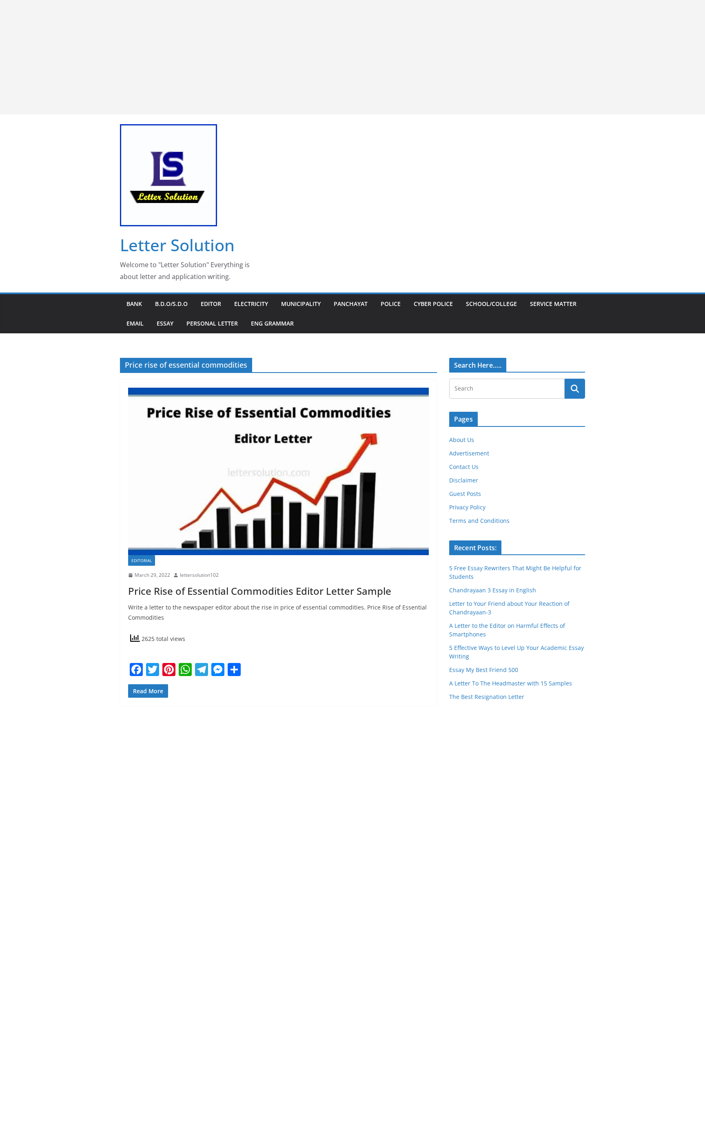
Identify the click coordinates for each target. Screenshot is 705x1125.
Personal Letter (212, 323)
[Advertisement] (245, 57)
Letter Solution (177, 245)
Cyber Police (433, 304)
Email (135, 323)
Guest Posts (465, 494)
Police (391, 304)
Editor (211, 304)
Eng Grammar (272, 323)
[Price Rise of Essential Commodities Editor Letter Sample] (278, 471)
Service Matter (553, 304)
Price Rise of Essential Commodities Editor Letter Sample (259, 591)
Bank (134, 304)
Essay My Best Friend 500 (483, 670)
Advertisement (469, 453)
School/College (491, 304)
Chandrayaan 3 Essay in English (492, 590)
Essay (165, 323)
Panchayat (351, 304)
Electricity (251, 304)
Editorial (141, 560)
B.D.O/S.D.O (171, 304)
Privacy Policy (467, 507)
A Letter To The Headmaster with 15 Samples (510, 683)
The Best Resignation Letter (486, 697)
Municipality (301, 304)
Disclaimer (463, 480)
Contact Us (464, 467)
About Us (461, 440)
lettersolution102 (199, 574)
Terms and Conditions (479, 521)
